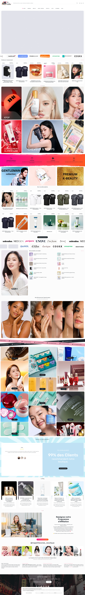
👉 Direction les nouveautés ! (42, 237)
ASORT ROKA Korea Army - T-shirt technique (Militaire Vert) (63, 209)
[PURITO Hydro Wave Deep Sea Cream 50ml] (36, 222)
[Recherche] (77, 3)
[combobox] (45, 3)
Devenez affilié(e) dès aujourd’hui (42, 539)
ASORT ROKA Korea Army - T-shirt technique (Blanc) (35, 209)
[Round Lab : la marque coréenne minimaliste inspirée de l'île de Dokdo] (42, 490)
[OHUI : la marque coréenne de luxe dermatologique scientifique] (9, 490)
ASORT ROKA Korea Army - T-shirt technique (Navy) (21, 81)
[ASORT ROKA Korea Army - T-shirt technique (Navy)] (22, 71)
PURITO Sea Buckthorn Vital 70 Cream (22, 232)
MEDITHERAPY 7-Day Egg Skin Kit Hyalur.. (40, 277)
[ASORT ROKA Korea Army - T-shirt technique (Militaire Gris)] (77, 199)
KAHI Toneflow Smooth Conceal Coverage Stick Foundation (8, 209)
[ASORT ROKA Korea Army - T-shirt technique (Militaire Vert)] (63, 199)
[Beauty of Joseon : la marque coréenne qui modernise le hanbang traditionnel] (59, 490)
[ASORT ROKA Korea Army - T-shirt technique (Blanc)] (36, 199)
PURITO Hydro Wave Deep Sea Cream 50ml (35, 232)
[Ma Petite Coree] (6, 3)
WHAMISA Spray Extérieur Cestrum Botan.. (40, 263)
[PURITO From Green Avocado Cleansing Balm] (63, 222)
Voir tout (82, 250)
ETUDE (63, 263)
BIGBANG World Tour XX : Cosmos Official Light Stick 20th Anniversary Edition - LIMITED (7, 81)
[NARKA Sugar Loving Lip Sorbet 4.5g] (77, 71)
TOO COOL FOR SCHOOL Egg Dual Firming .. (68, 272)
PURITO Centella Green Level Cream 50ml (77, 232)
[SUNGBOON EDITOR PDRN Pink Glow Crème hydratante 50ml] (49, 72)
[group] (42, 32)
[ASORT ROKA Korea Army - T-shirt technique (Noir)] (49, 199)
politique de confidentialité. (30, 590)
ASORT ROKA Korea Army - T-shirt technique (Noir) (49, 209)
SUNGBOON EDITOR (45, 63)
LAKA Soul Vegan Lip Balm (38, 272)
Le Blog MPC (71, 566)
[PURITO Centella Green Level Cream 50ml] (77, 222)
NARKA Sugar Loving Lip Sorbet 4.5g (77, 81)
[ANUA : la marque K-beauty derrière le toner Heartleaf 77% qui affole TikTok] (76, 490)
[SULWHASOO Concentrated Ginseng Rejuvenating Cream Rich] (36, 71)
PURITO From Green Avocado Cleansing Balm (63, 232)
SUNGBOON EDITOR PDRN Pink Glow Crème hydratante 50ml (49, 82)
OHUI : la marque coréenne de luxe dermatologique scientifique (9, 500)
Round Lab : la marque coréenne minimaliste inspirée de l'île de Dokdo (42, 499)
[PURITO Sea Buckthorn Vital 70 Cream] (22, 222)
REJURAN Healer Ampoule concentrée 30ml (40, 258)
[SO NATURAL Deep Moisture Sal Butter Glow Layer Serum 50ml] (63, 71)
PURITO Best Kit (49, 231)
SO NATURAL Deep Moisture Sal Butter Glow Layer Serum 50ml (63, 81)
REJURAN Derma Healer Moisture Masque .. (68, 258)
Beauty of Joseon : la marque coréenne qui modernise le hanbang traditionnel (59, 500)
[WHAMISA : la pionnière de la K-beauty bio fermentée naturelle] (25, 490)
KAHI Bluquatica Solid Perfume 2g (21, 208)
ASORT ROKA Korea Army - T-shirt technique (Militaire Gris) (77, 209)
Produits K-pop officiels (47, 563)
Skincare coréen (25, 563)
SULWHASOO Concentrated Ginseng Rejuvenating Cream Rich (35, 81)
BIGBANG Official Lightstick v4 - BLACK (68, 277)
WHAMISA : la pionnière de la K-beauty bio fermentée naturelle (25, 499)
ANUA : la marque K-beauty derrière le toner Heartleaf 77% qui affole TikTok (76, 500)
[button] (81, 32)
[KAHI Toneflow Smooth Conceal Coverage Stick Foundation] (8, 199)
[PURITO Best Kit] (49, 222)
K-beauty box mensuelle (68, 563)
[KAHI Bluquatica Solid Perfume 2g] (22, 199)
